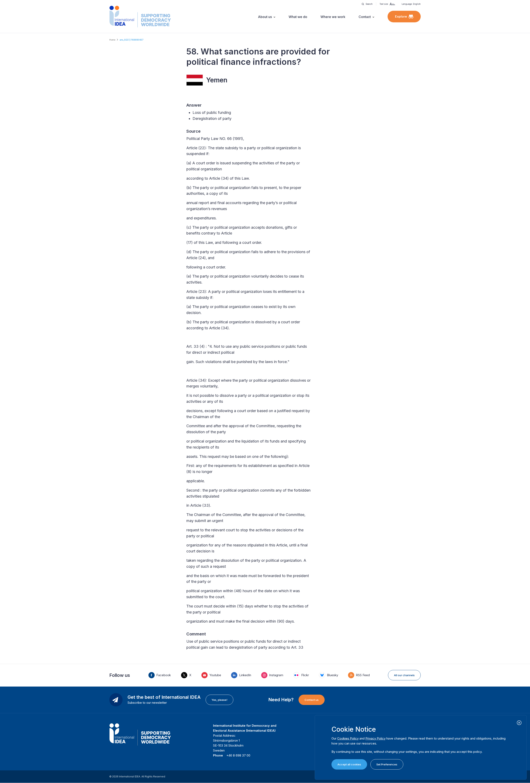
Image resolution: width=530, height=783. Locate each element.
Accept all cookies (349, 764)
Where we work (332, 17)
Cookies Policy (348, 738)
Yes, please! (219, 699)
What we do (298, 17)
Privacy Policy (375, 738)
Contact (365, 17)
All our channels (404, 675)
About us (265, 17)
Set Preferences (386, 764)
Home (112, 39)
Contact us (312, 699)
